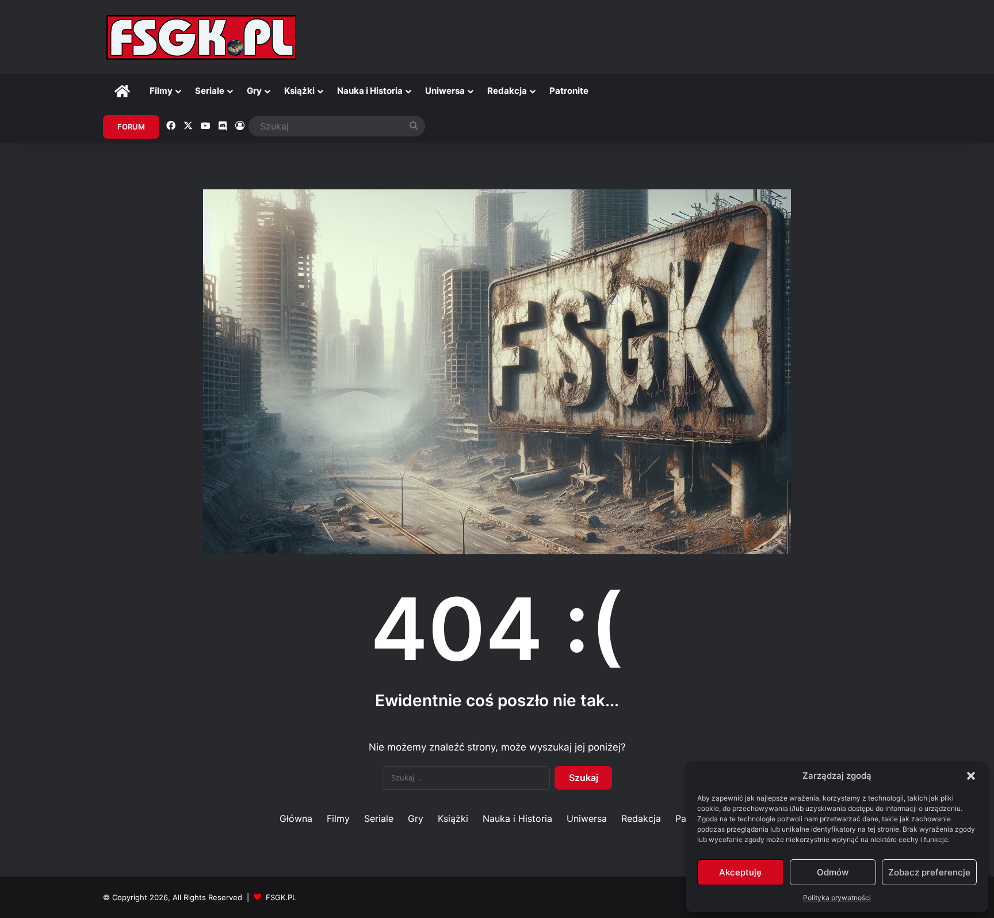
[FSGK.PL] (201, 37)
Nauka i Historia (370, 90)
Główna (296, 818)
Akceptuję (740, 872)
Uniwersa (445, 90)
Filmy (161, 90)
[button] (971, 776)
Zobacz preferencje (929, 872)
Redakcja (507, 90)
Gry (254, 90)
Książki (299, 90)
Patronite (568, 90)
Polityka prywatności (837, 897)
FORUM (131, 126)
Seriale (209, 90)
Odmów (832, 872)
